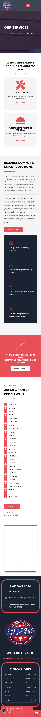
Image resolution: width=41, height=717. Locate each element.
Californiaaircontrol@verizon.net (21, 598)
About (10, 658)
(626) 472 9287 (12, 515)
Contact (36, 658)
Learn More (20, 103)
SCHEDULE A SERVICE (20, 368)
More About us (13, 229)
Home (4, 658)
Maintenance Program (23, 658)
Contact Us (12, 506)
